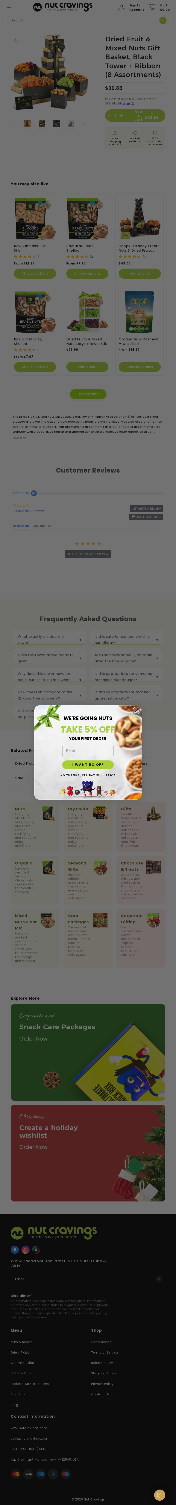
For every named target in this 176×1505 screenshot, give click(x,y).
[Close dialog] (136, 710)
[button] (159, 1497)
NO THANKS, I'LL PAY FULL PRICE (88, 775)
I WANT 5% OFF (88, 764)
